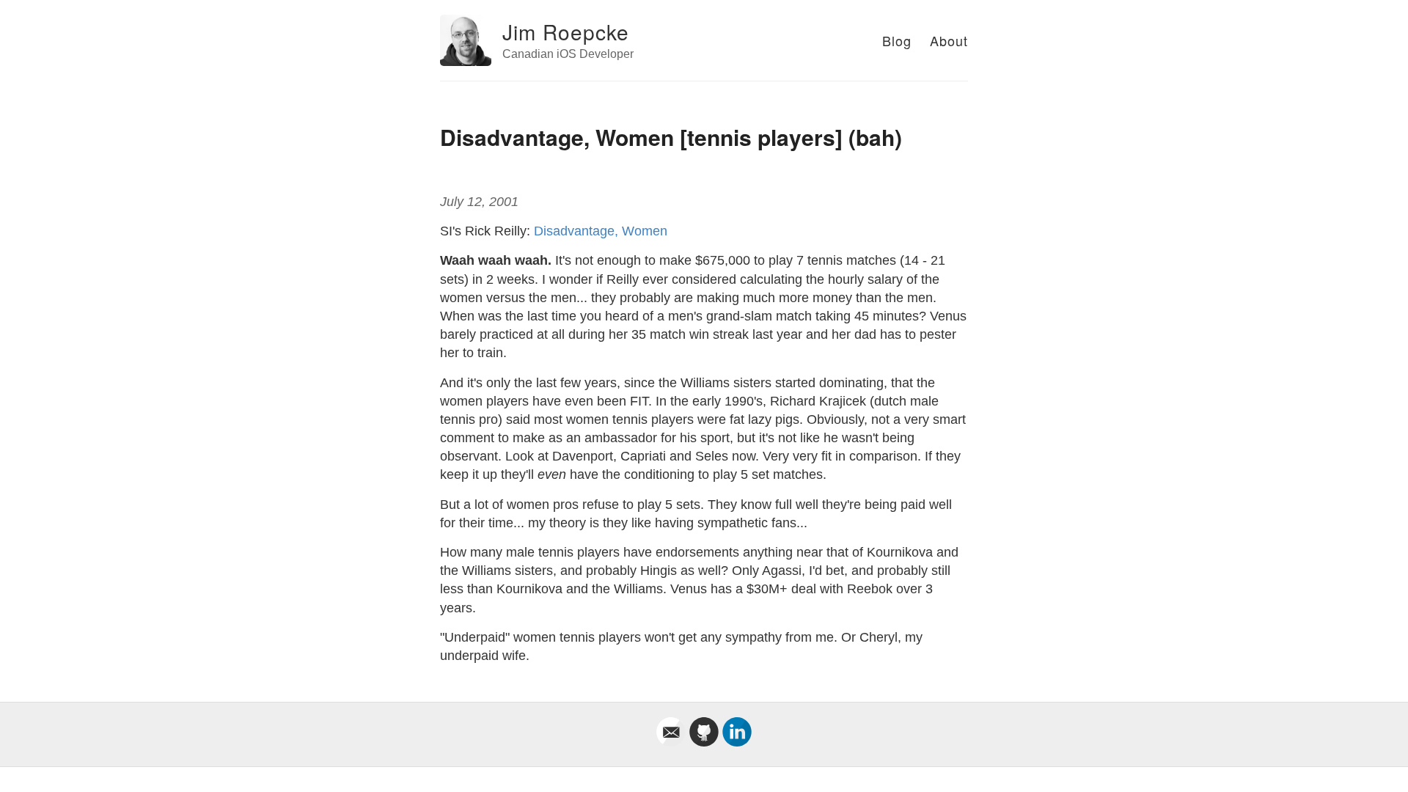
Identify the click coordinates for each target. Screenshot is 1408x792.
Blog (897, 40)
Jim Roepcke (565, 31)
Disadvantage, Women (600, 231)
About (949, 40)
